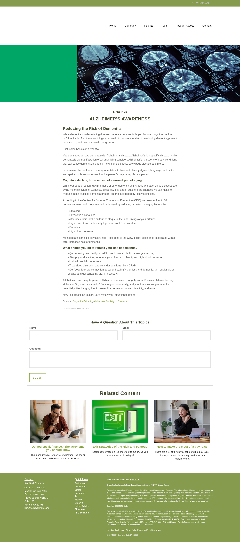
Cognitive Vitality (82, 301)
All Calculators (82, 512)
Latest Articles (82, 506)
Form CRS (135, 479)
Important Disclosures (115, 529)
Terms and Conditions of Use (149, 529)
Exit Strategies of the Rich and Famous (120, 446)
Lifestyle (79, 502)
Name (33, 328)
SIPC (177, 519)
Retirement (80, 483)
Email (125, 328)
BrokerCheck (163, 484)
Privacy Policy (131, 529)
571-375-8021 (203, 3)
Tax (77, 496)
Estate (78, 489)
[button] (130, 25)
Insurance (80, 493)
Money (78, 499)
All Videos (80, 509)
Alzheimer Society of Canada (110, 301)
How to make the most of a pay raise (182, 446)
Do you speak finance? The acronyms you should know (58, 448)
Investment (80, 486)
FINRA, (172, 519)
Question (35, 348)
